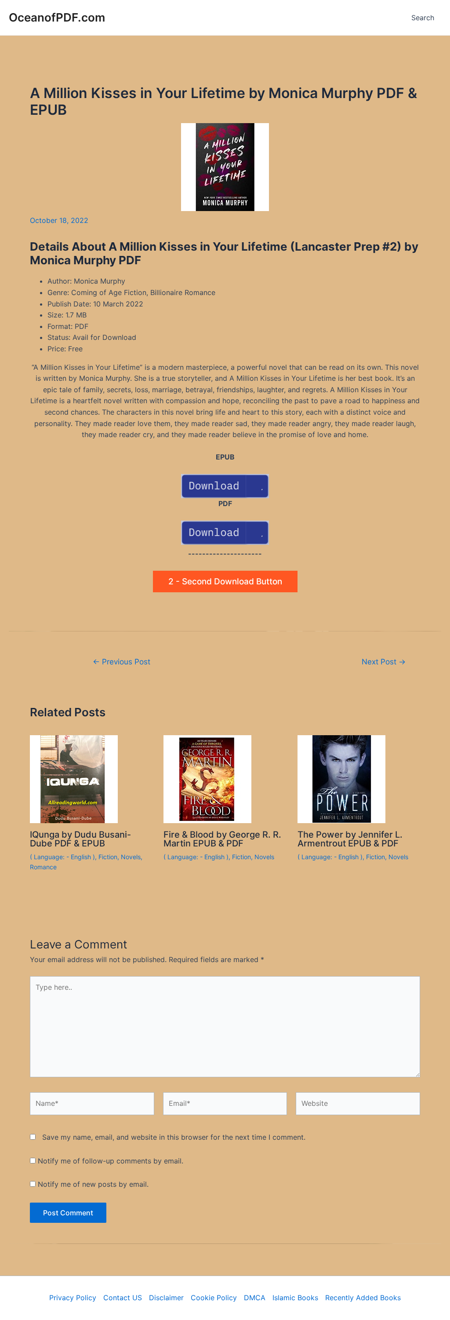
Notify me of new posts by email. (93, 1184)
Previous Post (121, 661)
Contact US (122, 1297)
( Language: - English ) (62, 857)
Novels (131, 857)
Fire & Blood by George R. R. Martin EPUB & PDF (222, 839)
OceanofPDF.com (57, 17)
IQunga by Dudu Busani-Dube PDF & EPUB (80, 839)
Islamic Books (295, 1297)
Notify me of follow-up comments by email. (110, 1160)
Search (422, 17)
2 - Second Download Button (225, 581)
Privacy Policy (72, 1297)
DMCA (254, 1297)
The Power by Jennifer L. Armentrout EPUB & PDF (350, 839)
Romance (43, 867)
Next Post (384, 661)
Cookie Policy (214, 1297)
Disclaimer (166, 1297)
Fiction (107, 857)
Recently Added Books (363, 1297)
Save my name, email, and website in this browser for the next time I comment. (173, 1137)
